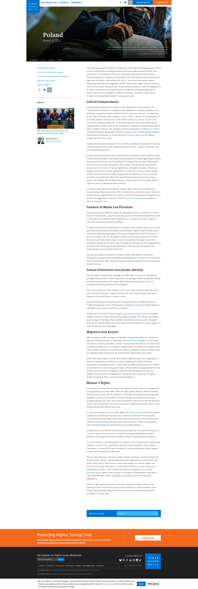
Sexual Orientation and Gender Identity (53, 76)
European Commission (132, 198)
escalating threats (94, 472)
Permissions (70, 566)
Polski (59, 60)
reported (145, 460)
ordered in (142, 113)
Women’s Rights (43, 84)
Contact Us (41, 566)
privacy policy (108, 584)
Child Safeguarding (88, 566)
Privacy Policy (59, 566)
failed (133, 421)
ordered (90, 122)
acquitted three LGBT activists (136, 313)
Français (51, 60)
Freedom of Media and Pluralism (50, 72)
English (43, 60)
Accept (141, 584)
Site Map (78, 566)
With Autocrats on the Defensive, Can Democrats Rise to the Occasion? (52, 131)
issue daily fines (137, 135)
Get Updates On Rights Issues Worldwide (59, 555)
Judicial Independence (46, 68)
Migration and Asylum (46, 80)
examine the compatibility (107, 445)
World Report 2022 (49, 2)
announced (139, 412)
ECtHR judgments (102, 424)
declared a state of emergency (134, 340)
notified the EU (147, 128)
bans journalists (140, 257)
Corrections (50, 566)
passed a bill (154, 227)
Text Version (100, 566)
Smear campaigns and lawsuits (136, 218)
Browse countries (96, 513)
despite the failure (106, 161)
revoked (99, 308)
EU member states (99, 201)
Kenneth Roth (51, 138)
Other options (153, 583)
